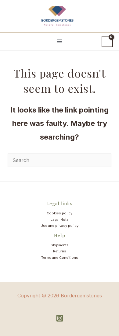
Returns (59, 251)
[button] (10, 41)
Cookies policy (59, 213)
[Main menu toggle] (59, 41)
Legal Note (60, 219)
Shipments (60, 245)
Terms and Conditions (59, 257)
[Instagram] (59, 318)
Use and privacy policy (59, 225)
